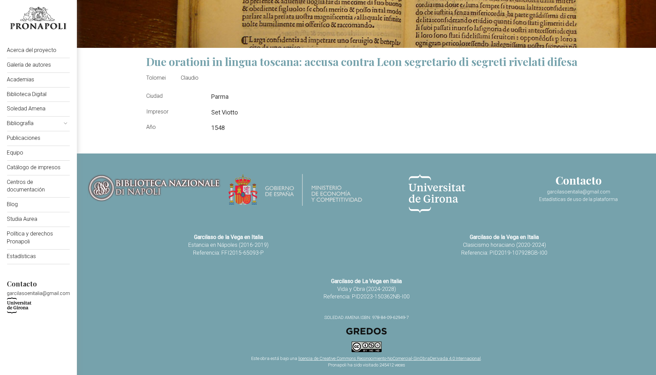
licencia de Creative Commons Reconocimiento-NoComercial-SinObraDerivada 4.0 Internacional (389, 358)
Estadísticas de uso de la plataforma (578, 199)
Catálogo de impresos (33, 167)
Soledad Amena (26, 108)
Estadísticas (21, 256)
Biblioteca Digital (26, 94)
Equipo (15, 152)
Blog (12, 204)
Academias (20, 79)
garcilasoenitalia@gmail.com (38, 293)
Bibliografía (20, 123)
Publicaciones (23, 138)
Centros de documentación (26, 186)
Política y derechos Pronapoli (30, 237)
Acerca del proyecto (31, 50)
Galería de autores (29, 65)
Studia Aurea (22, 219)
